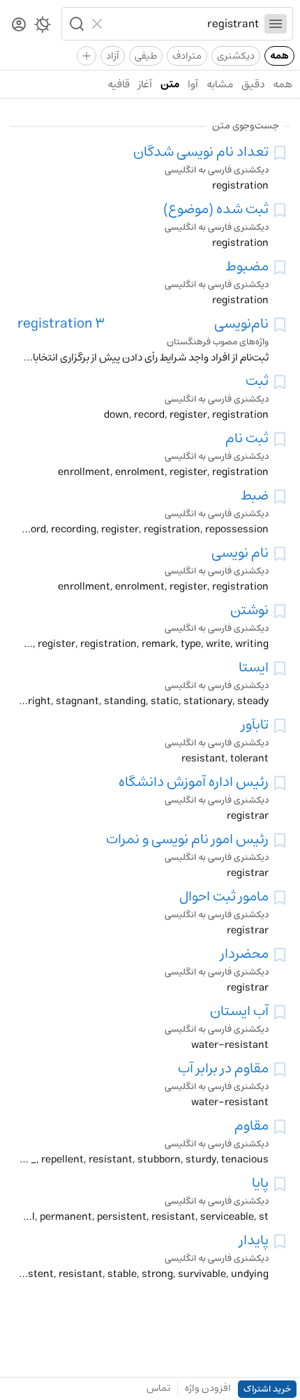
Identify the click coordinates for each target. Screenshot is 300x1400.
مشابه (220, 84)
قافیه (118, 84)
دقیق (252, 84)
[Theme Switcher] (42, 27)
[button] (75, 24)
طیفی (146, 56)
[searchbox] (184, 24)
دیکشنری (236, 56)
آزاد (112, 56)
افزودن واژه (208, 1388)
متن (169, 84)
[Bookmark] (280, 153)
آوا (193, 84)
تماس (158, 1388)
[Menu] (275, 24)
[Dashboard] (19, 25)
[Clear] (99, 24)
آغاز (145, 84)
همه (279, 56)
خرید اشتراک (267, 1389)
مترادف (187, 56)
